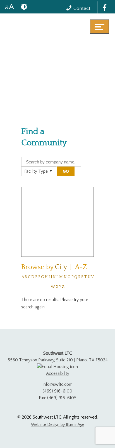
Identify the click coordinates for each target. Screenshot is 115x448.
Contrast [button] (24, 7)
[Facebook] (105, 7)
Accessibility (57, 373)
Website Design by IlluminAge (57, 424)
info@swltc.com (58, 384)
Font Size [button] (9, 7)
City (61, 267)
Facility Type (36, 171)
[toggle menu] (99, 26)
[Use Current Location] (80, 160)
